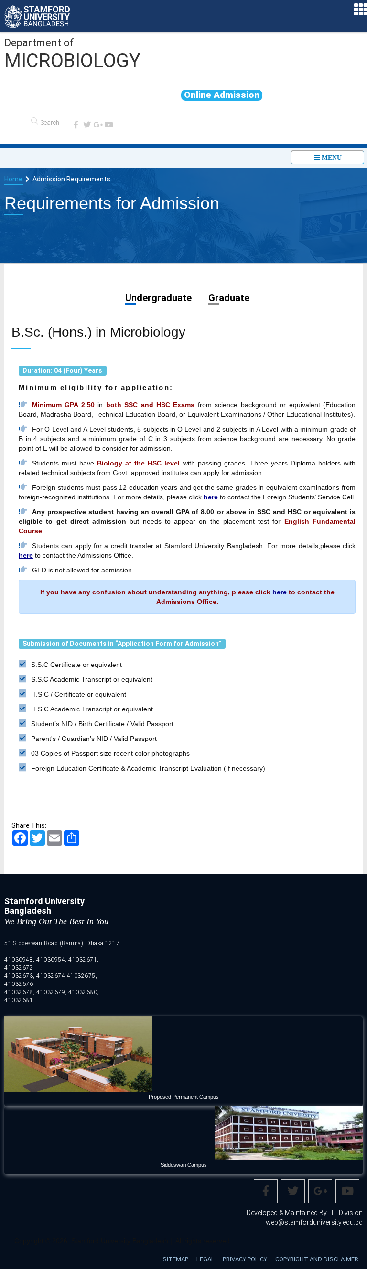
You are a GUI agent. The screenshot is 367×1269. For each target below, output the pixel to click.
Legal (205, 1259)
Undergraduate (158, 298)
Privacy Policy (245, 1259)
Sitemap (175, 1259)
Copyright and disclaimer (316, 1259)
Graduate (228, 298)
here (211, 497)
